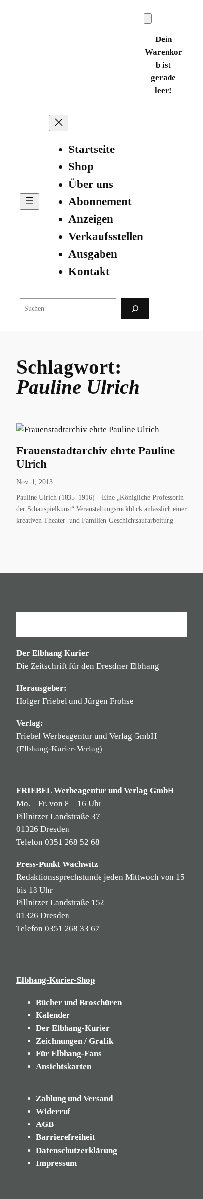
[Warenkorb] (148, 18)
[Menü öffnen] (29, 201)
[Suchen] (135, 308)
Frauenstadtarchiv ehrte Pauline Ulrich (95, 457)
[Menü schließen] (58, 123)
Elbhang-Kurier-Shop (55, 980)
